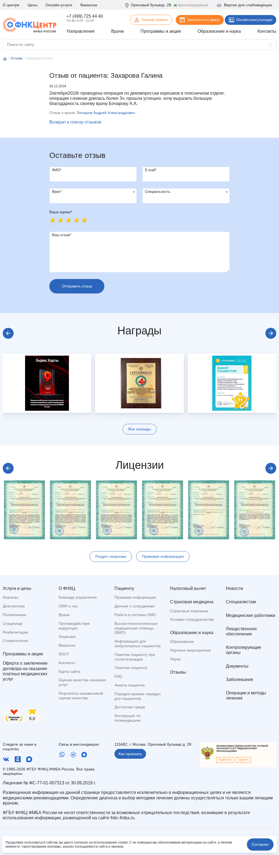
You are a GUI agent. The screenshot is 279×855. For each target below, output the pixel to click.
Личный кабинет (155, 20)
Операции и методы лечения (246, 695)
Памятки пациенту (130, 667)
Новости (234, 588)
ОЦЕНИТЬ (243, 760)
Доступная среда (129, 707)
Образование (182, 641)
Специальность (157, 192)
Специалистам (241, 601)
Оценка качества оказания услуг (82, 682)
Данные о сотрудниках (134, 606)
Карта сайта (69, 671)
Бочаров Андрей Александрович (106, 112)
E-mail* (150, 170)
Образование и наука (191, 632)
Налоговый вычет (188, 588)
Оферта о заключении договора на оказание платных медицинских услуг (25, 671)
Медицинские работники (250, 615)
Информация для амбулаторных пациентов (137, 643)
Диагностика (14, 606)
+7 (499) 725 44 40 (84, 16)
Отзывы (178, 672)
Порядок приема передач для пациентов (137, 696)
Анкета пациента (129, 685)
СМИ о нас (68, 606)
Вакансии (88, 5)
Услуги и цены (17, 588)
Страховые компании (189, 611)
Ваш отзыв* (61, 235)
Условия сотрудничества (192, 619)
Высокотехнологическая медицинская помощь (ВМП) (135, 628)
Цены (32, 5)
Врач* (57, 192)
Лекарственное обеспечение (241, 631)
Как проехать (130, 754)
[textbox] (93, 192)
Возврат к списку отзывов (75, 122)
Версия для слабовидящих (248, 5)
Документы (237, 666)
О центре (11, 5)
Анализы (10, 597)
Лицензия (67, 636)
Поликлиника (14, 615)
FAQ (118, 676)
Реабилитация (15, 632)
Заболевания (239, 679)
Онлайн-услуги (59, 5)
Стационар (12, 623)
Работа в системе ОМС (135, 615)
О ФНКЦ (67, 588)
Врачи (64, 615)
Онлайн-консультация (254, 20)
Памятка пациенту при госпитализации (134, 656)
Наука (175, 659)
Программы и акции (23, 654)
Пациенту (124, 588)
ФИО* (56, 170)
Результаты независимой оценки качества (81, 695)
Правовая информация (163, 556)
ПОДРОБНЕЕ (225, 760)
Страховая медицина (191, 601)
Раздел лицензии (110, 556)
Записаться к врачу (203, 20)
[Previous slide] (8, 333)
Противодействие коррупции (74, 625)
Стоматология (15, 640)
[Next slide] (270, 333)
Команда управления (78, 597)
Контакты (67, 663)
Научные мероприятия (190, 650)
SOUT (64, 654)
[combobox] (93, 195)
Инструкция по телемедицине (127, 717)
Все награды (139, 429)
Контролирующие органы (243, 650)
